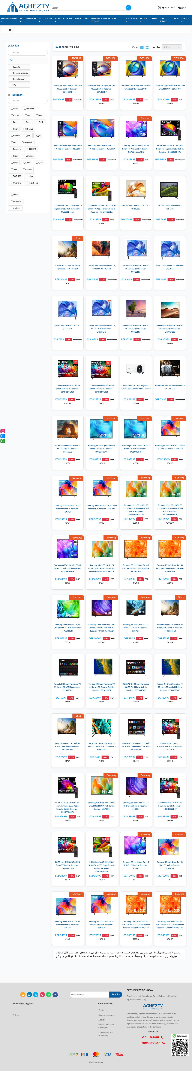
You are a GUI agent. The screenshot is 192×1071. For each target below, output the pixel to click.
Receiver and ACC (20, 73)
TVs (14, 85)
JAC (29, 135)
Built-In (48, 18)
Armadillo (30, 108)
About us (102, 1019)
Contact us (185, 19)
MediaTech (28, 142)
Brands (143, 18)
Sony (28, 162)
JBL (39, 135)
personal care (81, 18)
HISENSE (29, 129)
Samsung (29, 156)
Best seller (17, 201)
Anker (15, 108)
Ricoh (15, 156)
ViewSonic (33, 183)
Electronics (131, 18)
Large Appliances (9, 18)
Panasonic (17, 149)
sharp (15, 162)
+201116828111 (151, 1037)
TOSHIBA (17, 176)
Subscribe (115, 994)
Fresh (41, 122)
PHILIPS (32, 149)
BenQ (40, 115)
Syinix (40, 162)
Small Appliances (28, 18)
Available (17, 208)
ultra (31, 176)
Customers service (106, 1015)
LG (14, 142)
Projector (17, 67)
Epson (15, 122)
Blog (176, 18)
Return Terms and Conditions (106, 1026)
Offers (154, 18)
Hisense (16, 135)
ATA (28, 115)
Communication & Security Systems (103, 19)
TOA (15, 169)
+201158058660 (151, 1043)
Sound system (19, 79)
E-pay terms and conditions (105, 1034)
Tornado (28, 169)
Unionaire (17, 183)
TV (40, 18)
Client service (163, 19)
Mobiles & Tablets (63, 18)
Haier (15, 129)
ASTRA (16, 115)
